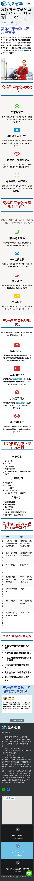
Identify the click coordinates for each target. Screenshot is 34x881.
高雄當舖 (25, 48)
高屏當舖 (3, 22)
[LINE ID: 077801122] (18, 829)
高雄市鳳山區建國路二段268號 (17, 869)
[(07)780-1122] (18, 846)
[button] (29, 3)
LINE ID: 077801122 (17, 835)
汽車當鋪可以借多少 (18, 379)
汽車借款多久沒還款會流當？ (18, 672)
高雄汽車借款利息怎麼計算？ (18, 653)
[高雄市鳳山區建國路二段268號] (18, 863)
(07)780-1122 (18, 852)
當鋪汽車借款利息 (22, 403)
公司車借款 (17, 497)
